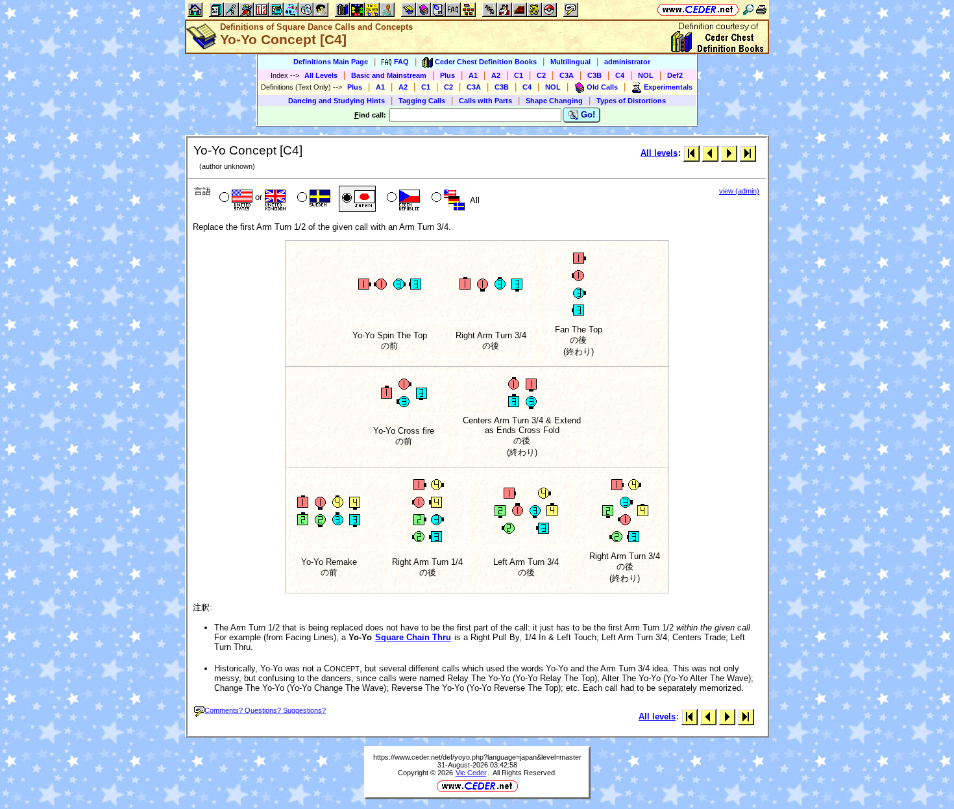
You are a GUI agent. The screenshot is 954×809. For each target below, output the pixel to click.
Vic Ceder (471, 773)
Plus (447, 75)
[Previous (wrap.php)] (710, 153)
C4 (619, 75)
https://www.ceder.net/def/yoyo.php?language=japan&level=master (477, 757)
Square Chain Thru (413, 637)
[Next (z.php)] (729, 153)
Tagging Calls (421, 101)
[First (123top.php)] (691, 153)
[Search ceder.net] (748, 9)
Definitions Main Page (330, 62)
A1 (473, 75)
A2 (495, 75)
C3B (594, 75)
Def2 (675, 75)
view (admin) (739, 191)
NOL (646, 75)
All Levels (320, 75)
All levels (659, 153)
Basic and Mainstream (388, 75)
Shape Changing (554, 101)
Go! (586, 114)
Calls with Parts (485, 101)
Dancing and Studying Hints (336, 101)
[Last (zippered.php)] (748, 153)
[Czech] (402, 198)
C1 (518, 75)
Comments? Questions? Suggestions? (265, 710)
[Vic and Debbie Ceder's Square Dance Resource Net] (697, 9)
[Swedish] (312, 198)
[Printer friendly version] (761, 9)
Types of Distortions (631, 101)
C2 (541, 75)
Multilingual (570, 62)
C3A (566, 75)
